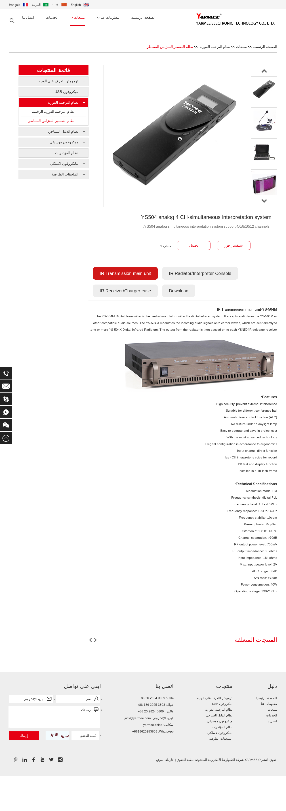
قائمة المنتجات (53, 70)
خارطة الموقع (165, 759)
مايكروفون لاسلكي (219, 733)
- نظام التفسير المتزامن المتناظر (52, 121)
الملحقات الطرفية (220, 738)
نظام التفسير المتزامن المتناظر (170, 47)
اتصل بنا (28, 17)
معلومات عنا (109, 17)
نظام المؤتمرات (222, 727)
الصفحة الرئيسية (143, 17)
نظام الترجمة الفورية (214, 47)
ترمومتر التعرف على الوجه (214, 698)
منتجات (79, 17)
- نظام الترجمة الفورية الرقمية (54, 111)
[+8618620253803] (6, 412)
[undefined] (174, 136)
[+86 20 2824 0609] (6, 373)
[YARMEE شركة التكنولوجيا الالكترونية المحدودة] (235, 19)
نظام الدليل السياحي (219, 715)
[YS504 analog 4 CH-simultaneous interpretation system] (264, 89)
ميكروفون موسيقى (219, 721)
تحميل (193, 245)
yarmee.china (152, 724)
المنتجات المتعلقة (256, 639)
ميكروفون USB (222, 704)
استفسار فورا (234, 245)
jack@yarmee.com (137, 718)
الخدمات (52, 17)
